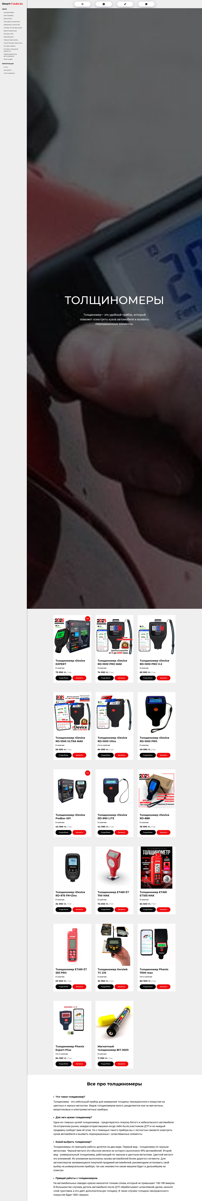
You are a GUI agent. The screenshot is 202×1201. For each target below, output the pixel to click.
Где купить (7, 70)
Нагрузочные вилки (11, 40)
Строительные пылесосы (13, 43)
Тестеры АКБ (8, 34)
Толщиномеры (9, 12)
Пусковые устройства (12, 21)
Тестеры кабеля (9, 46)
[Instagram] (104, 4)
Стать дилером (9, 73)
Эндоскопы (8, 18)
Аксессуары (8, 59)
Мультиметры (9, 37)
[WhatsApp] (146, 4)
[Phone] (82, 4)
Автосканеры (8, 15)
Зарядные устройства (12, 24)
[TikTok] (125, 4)
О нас (6, 67)
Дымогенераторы (10, 31)
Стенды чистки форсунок (13, 28)
